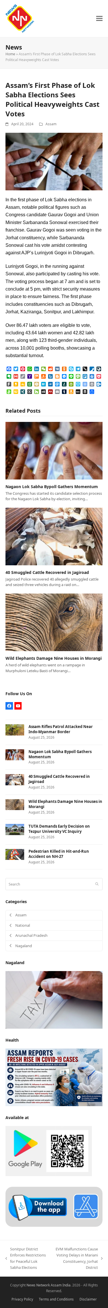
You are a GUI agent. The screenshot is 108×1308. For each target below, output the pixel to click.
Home (10, 54)
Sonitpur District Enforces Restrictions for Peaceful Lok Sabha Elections (25, 1258)
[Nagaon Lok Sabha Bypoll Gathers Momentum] (54, 450)
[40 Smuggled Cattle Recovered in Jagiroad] (54, 536)
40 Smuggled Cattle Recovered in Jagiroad (47, 572)
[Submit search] (96, 884)
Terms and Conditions (56, 1299)
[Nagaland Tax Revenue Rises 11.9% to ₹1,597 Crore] (54, 999)
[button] (99, 18)
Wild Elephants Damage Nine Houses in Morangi (53, 658)
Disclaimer (88, 1299)
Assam (51, 124)
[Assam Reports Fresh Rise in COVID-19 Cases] (54, 1076)
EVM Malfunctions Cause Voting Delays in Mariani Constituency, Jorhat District (76, 1258)
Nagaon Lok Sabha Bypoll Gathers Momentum (51, 486)
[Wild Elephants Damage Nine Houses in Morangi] (54, 621)
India (66, 1285)
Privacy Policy (22, 1299)
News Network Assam (44, 1285)
